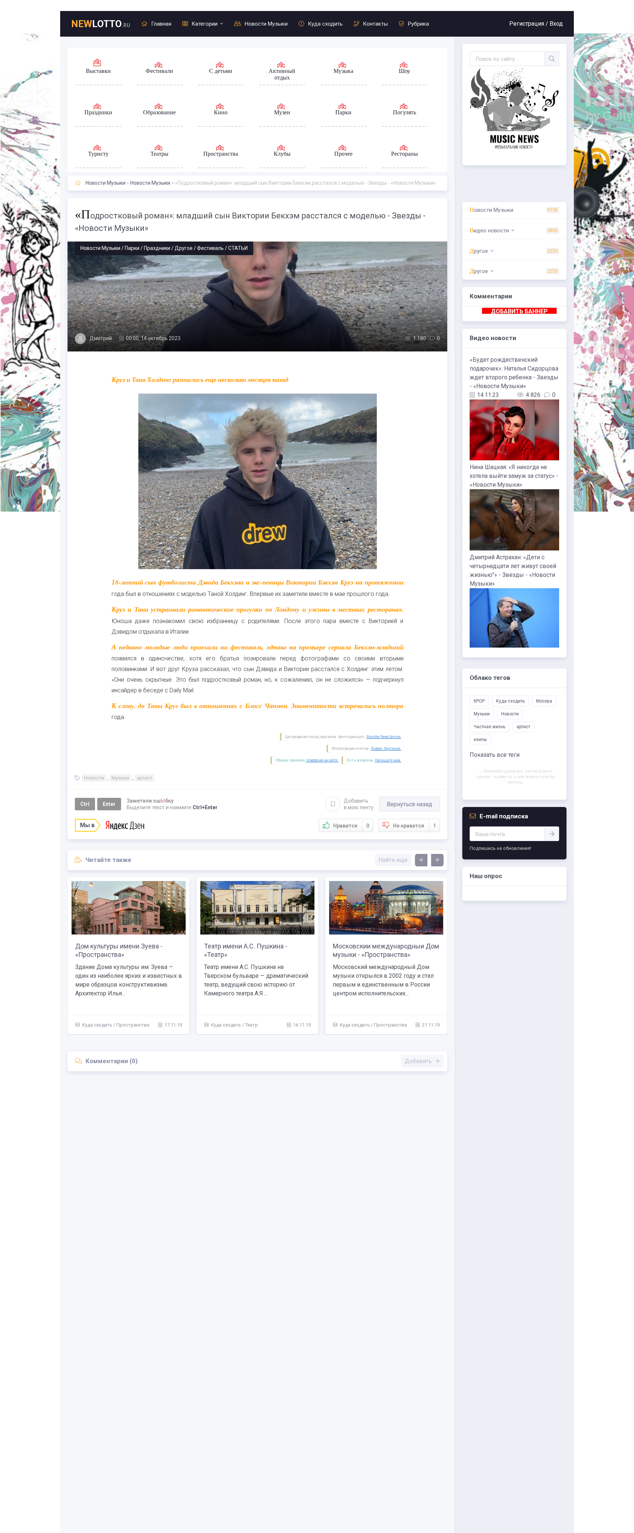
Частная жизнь (489, 726)
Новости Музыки (266, 24)
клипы (480, 739)
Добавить (359, 804)
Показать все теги (495, 754)
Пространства (132, 1025)
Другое (479, 250)
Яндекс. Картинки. (386, 748)
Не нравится (414, 826)
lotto (100, 23)
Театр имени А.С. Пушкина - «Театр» (245, 950)
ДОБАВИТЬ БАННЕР (519, 311)
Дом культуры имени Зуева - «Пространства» (119, 950)
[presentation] (421, 860)
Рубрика (418, 24)
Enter (109, 804)
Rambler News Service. (384, 736)
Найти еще (393, 859)
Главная (161, 24)
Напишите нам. (388, 760)
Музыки (120, 778)
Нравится (351, 826)
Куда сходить (325, 24)
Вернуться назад (409, 804)
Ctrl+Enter (205, 807)
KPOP (479, 701)
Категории (205, 24)
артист (144, 778)
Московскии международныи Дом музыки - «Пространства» (386, 950)
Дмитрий (101, 338)
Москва (544, 701)
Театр (251, 1025)
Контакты (375, 24)
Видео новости (489, 230)
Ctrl (85, 804)
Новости (94, 778)
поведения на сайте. (322, 760)
